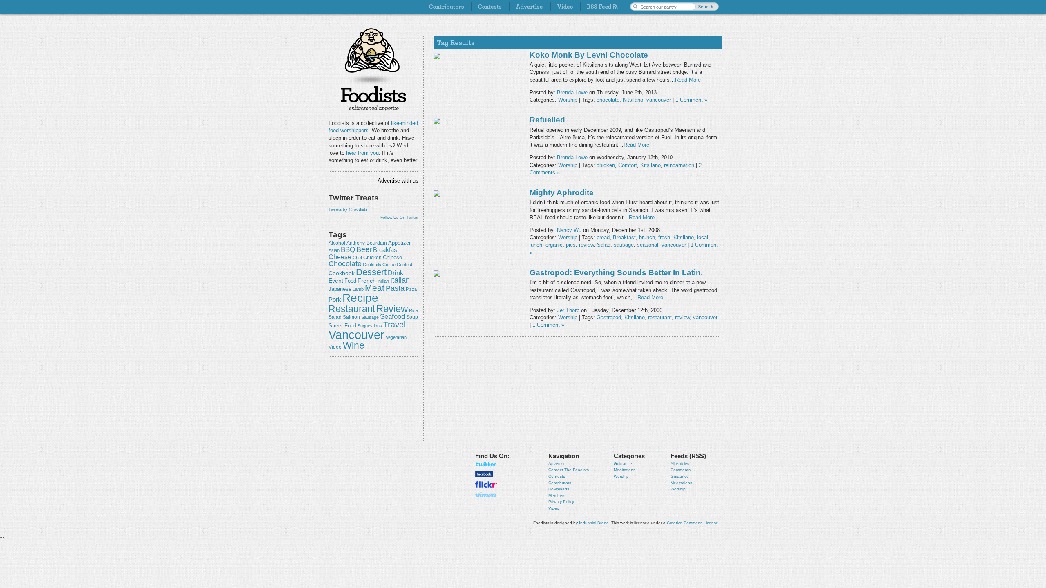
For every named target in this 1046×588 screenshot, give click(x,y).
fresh (664, 237)
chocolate (345, 263)
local (702, 237)
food (350, 281)
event (336, 280)
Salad (335, 317)
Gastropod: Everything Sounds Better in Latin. (616, 272)
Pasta (395, 288)
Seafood (392, 317)
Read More (688, 80)
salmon (351, 317)
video (335, 347)
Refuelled (547, 120)
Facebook (484, 474)
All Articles (680, 463)
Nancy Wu (569, 230)
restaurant (352, 308)
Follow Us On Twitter (399, 217)
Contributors (559, 483)
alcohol (337, 243)
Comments (681, 470)
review (392, 308)
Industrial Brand (594, 523)
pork (335, 299)
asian (334, 250)
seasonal (647, 245)
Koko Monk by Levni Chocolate (589, 55)
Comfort (627, 165)
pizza (411, 289)
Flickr (486, 484)
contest (404, 264)
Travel (394, 324)
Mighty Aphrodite (562, 192)
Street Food (342, 326)
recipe (360, 298)
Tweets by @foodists (348, 209)
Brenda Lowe (572, 92)
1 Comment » (691, 100)
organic (554, 245)
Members (556, 495)
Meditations (624, 470)
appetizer (399, 243)
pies (571, 245)
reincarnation (679, 165)
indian (383, 280)
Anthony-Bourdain (366, 243)
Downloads (558, 489)
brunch (647, 237)
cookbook (342, 273)
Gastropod (609, 317)
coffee (389, 264)
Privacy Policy (561, 501)
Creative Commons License (692, 523)
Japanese (340, 289)
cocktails (372, 264)
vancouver (356, 334)
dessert (371, 272)
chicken (372, 258)
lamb (358, 289)
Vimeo (486, 494)
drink (395, 272)
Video (553, 508)
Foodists (373, 98)
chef (357, 257)
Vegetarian (396, 337)
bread (603, 237)
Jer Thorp (568, 310)
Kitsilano (633, 100)
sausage (370, 317)
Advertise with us (398, 181)
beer (364, 249)
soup (412, 317)
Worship (567, 100)
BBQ (348, 250)
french (367, 280)
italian (400, 280)
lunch (536, 245)
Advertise (557, 463)
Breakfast (386, 249)
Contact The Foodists (568, 470)
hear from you (362, 153)
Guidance (623, 463)
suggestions (370, 325)
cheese (340, 257)
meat (374, 287)
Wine (353, 345)
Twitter (486, 464)
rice (413, 310)
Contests (556, 476)
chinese (392, 258)
